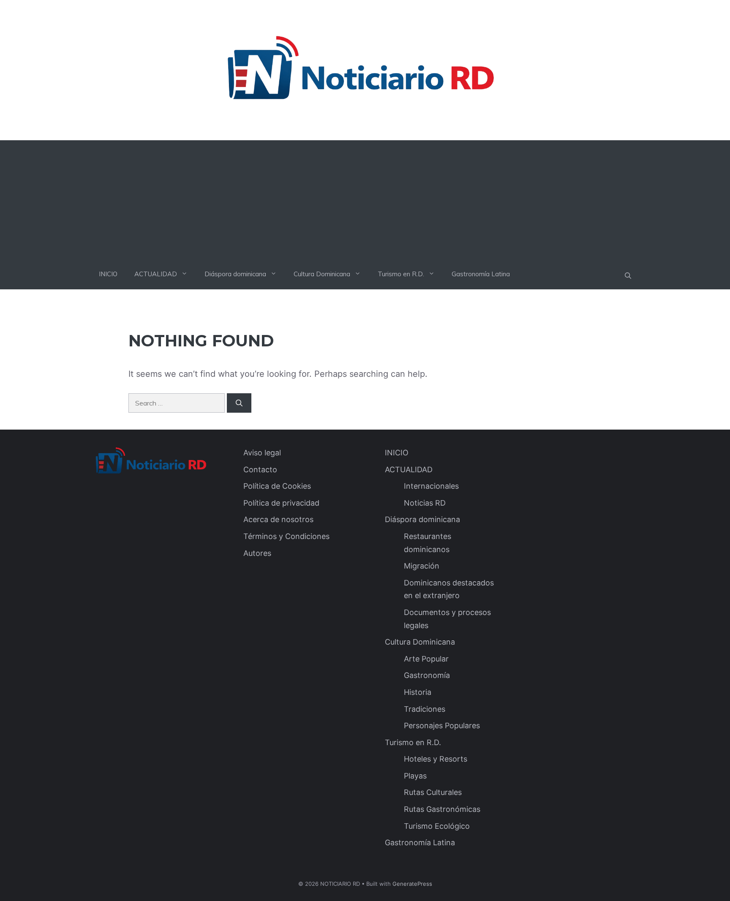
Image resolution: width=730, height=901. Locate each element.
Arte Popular (426, 658)
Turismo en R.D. (401, 274)
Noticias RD (425, 502)
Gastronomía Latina (481, 274)
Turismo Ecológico (437, 826)
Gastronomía (427, 675)
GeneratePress (412, 883)
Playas (415, 775)
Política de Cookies (277, 486)
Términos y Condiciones (286, 536)
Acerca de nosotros (278, 519)
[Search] (239, 403)
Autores (257, 553)
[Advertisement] (365, 199)
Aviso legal (262, 452)
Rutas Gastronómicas (442, 809)
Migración (421, 565)
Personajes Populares (442, 725)
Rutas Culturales (433, 792)
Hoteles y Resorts (435, 758)
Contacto (260, 469)
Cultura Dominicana (322, 274)
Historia (417, 692)
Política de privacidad (281, 502)
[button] (628, 275)
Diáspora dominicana (235, 274)
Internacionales (431, 486)
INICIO (108, 274)
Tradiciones (424, 709)
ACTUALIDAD (155, 274)
